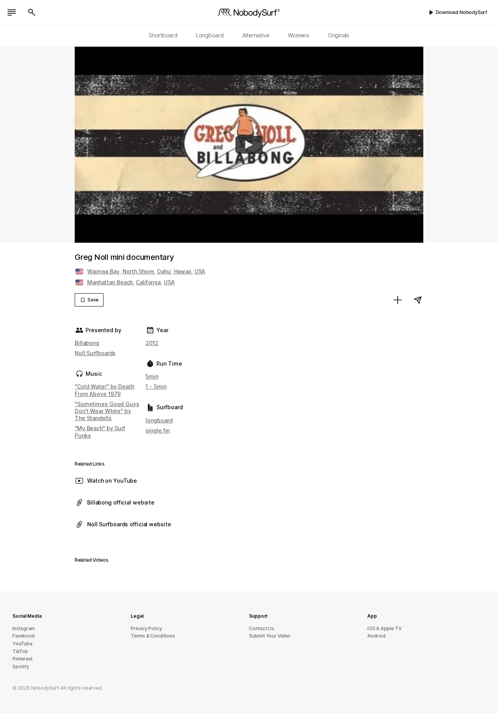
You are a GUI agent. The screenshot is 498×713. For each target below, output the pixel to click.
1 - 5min (156, 386)
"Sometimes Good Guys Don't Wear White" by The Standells (107, 411)
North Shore (138, 271)
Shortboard (163, 35)
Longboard (210, 35)
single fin (158, 430)
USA (200, 271)
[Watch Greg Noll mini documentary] (249, 145)
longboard (159, 420)
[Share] (417, 299)
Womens (298, 35)
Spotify (20, 666)
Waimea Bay (103, 271)
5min (152, 376)
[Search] (31, 12)
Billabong (87, 343)
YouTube (22, 643)
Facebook (23, 636)
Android (376, 636)
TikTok (20, 651)
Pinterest (22, 659)
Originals (338, 35)
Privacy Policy (146, 628)
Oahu (164, 271)
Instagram (23, 628)
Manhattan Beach (110, 282)
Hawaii (182, 271)
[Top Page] (249, 12)
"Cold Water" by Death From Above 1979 (104, 390)
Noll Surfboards (95, 353)
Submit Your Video (270, 636)
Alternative (256, 35)
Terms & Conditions (153, 636)
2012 (152, 343)
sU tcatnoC (261, 628)
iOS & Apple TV (384, 628)
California (148, 282)
